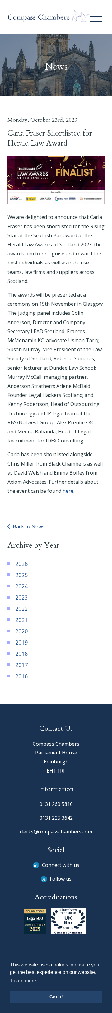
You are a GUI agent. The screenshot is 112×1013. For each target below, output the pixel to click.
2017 (21, 665)
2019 (21, 642)
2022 (21, 608)
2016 (21, 676)
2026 (21, 563)
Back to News (28, 526)
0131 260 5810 (56, 804)
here (68, 490)
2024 (21, 586)
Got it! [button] (56, 996)
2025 (21, 575)
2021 (21, 620)
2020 (21, 631)
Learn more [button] (23, 980)
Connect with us (60, 865)
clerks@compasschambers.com (56, 831)
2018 (21, 653)
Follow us (60, 878)
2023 (21, 597)
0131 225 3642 (56, 817)
